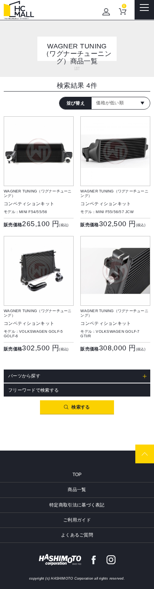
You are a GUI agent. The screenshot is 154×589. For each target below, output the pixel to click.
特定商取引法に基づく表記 (77, 505)
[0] (122, 11)
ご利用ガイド (77, 520)
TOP (77, 474)
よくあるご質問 (77, 535)
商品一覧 (77, 489)
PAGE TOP (144, 454)
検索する (80, 407)
